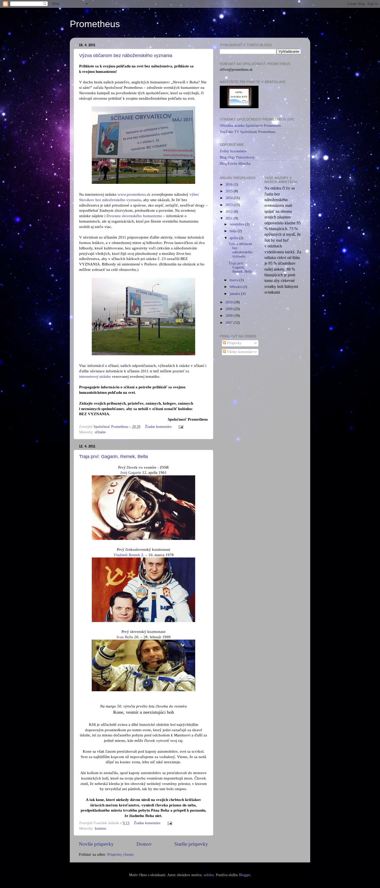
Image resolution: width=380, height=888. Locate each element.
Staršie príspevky (191, 844)
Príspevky (233, 343)
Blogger (244, 875)
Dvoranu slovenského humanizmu (134, 216)
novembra (237, 224)
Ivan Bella (125, 637)
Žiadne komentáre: (159, 427)
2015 (229, 191)
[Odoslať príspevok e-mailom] (180, 427)
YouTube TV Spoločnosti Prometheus (247, 132)
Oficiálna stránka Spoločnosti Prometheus (250, 126)
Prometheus (95, 24)
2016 (229, 184)
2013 (229, 205)
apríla (234, 238)
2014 (229, 198)
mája (234, 231)
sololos (209, 875)
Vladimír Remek (126, 555)
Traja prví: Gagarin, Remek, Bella (113, 456)
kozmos (100, 828)
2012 (229, 212)
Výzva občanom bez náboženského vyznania (125, 55)
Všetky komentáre (239, 352)
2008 (229, 316)
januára (235, 294)
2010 (229, 302)
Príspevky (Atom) (120, 854)
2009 (229, 309)
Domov (144, 844)
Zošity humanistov (233, 151)
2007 (229, 323)
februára (236, 287)
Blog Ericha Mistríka (235, 164)
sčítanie (100, 432)
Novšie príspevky (96, 844)
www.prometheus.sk (134, 194)
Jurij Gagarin (130, 472)
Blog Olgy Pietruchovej (237, 157)
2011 (229, 218)
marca (234, 280)
